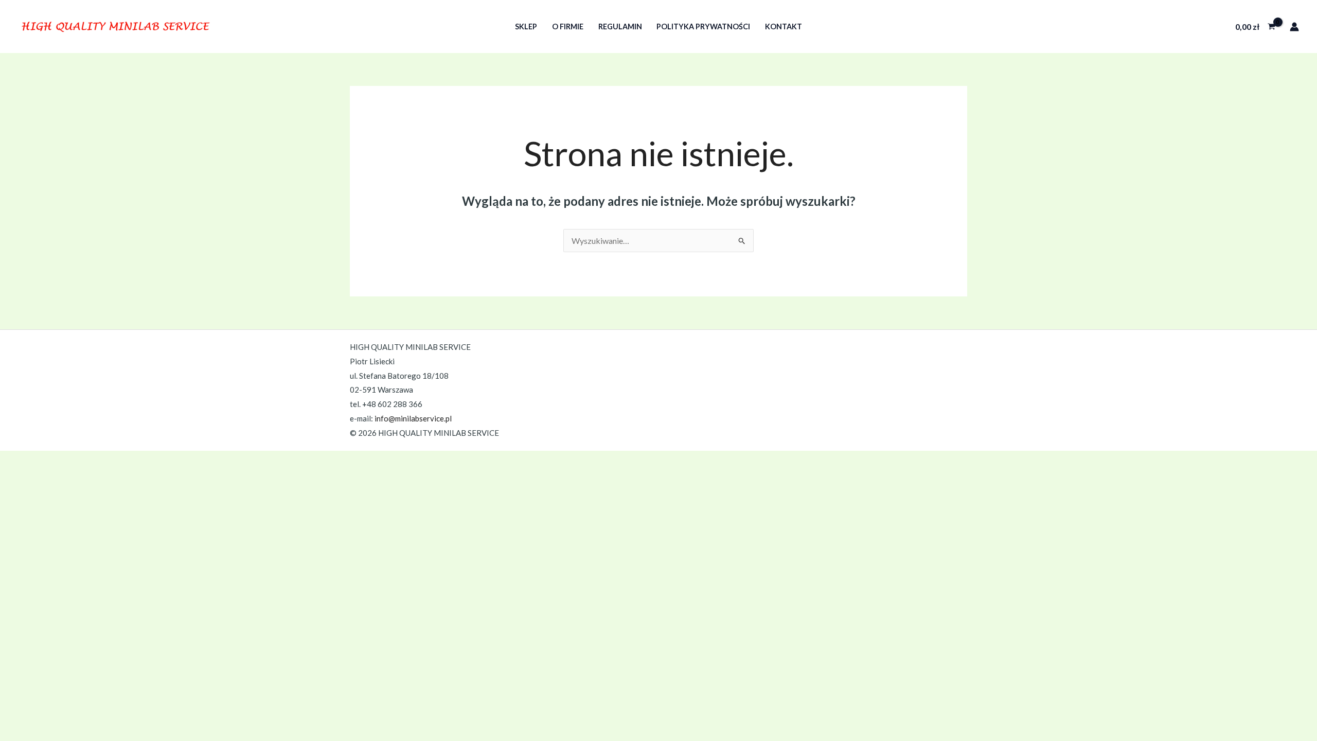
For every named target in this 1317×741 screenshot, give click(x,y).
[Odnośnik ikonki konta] (1294, 26)
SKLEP (526, 26)
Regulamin (620, 26)
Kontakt (783, 26)
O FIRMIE (567, 26)
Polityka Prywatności (703, 26)
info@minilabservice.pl (413, 418)
